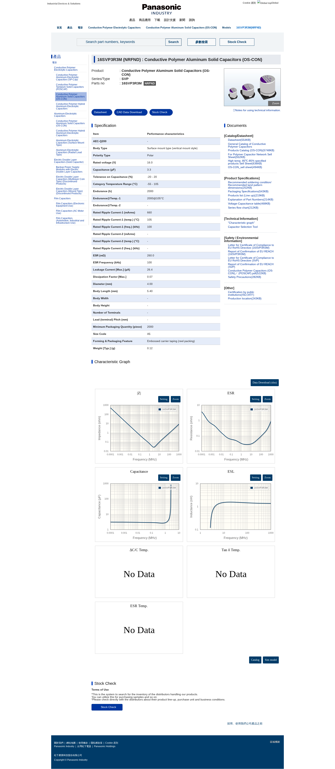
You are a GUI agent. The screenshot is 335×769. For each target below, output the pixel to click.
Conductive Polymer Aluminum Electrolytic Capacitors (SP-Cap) (67, 77)
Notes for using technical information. (258, 110)
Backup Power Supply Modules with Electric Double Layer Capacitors (69, 169)
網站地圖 (71, 743)
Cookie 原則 (249, 3)
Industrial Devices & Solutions (63, 3)
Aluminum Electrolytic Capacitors (65, 114)
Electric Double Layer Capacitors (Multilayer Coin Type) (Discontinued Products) (70, 180)
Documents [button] (237, 125)
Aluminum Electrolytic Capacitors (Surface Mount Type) (70, 142)
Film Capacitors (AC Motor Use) (70, 212)
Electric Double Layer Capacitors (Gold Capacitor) (69, 160)
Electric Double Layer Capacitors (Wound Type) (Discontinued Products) (69, 191)
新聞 (182, 19)
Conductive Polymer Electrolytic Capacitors (114, 27)
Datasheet (100, 112)
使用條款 (83, 743)
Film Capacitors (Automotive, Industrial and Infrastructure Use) (70, 220)
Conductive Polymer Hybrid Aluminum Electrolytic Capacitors (70, 106)
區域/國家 (274, 742)
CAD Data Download (129, 112)
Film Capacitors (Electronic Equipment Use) (70, 204)
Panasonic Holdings (104, 746)
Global (274, 3)
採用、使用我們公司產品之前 (244, 723)
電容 (80, 27)
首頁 (59, 27)
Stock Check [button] (105, 683)
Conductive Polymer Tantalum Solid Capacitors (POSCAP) (70, 87)
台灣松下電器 (84, 746)
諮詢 (192, 19)
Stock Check (237, 42)
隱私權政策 (96, 743)
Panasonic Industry (64, 746)
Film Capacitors (62, 198)
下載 (157, 19)
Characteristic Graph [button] (112, 362)
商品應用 (145, 19)
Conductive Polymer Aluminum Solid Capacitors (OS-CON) (181, 27)
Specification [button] (105, 125)
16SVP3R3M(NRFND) (248, 27)
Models (226, 27)
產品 (132, 19)
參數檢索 (201, 42)
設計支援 (170, 19)
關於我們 (58, 743)
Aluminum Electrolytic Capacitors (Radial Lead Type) (69, 152)
